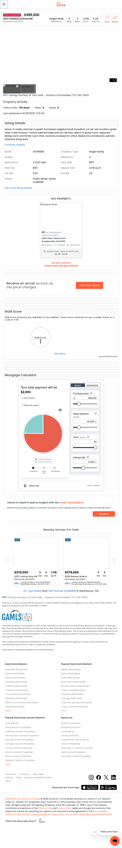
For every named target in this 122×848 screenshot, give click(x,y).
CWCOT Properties (70, 743)
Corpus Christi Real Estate (74, 706)
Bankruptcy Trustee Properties (77, 747)
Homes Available (62, 591)
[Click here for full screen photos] (115, 30)
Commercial (67, 731)
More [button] (8, 710)
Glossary (9, 778)
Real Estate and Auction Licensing (22, 798)
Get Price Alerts (89, 285)
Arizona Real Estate (15, 677)
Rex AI (7, 781)
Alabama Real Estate (16, 669)
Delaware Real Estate (16, 698)
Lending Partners (70, 735)
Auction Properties (70, 723)
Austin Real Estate (70, 677)
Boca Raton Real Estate (73, 681)
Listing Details (15, 123)
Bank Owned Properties (73, 752)
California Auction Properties (20, 731)
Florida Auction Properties (18, 747)
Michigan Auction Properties (20, 743)
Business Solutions (71, 727)
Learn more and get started (61, 265)
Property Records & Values (75, 739)
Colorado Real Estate (16, 690)
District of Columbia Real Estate (21, 702)
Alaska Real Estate (14, 673)
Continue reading (15, 144)
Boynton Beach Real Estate (75, 686)
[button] (4, 4)
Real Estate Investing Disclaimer (34, 814)
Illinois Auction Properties (18, 756)
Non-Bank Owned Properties (76, 756)
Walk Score (13, 311)
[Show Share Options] (115, 17)
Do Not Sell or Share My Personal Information (88, 814)
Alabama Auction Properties (20, 760)
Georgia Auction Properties (19, 739)
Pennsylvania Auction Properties (22, 735)
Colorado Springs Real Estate (76, 702)
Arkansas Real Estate (16, 681)
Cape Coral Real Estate (73, 690)
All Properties (12, 723)
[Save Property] (107, 17)
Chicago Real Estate (71, 698)
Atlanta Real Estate (71, 669)
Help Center (38, 774)
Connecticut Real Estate (17, 694)
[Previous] (9, 560)
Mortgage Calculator (21, 375)
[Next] (113, 560)
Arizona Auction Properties (19, 752)
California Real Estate (16, 686)
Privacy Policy (64, 808)
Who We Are (10, 774)
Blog (19, 778)
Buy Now (103, 513)
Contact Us (24, 774)
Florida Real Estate (15, 706)
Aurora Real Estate (70, 673)
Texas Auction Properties (18, 727)
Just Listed (32, 591)
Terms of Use (45, 808)
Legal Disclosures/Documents (38, 778)
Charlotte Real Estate (72, 694)
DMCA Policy (58, 814)
